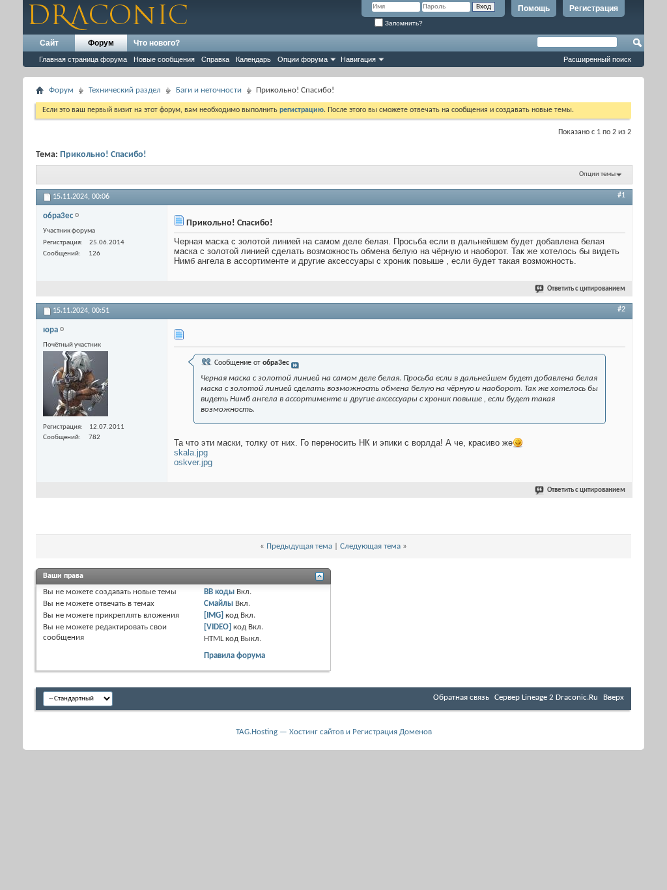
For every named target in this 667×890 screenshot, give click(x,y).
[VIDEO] (217, 627)
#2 (621, 309)
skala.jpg (191, 452)
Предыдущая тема (299, 546)
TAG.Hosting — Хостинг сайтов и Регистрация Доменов (334, 732)
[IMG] (213, 615)
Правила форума (234, 656)
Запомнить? (403, 23)
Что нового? (157, 43)
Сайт (49, 43)
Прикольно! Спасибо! (103, 155)
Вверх (613, 697)
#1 (621, 195)
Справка (215, 59)
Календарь (253, 59)
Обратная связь (461, 697)
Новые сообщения (164, 59)
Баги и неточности (209, 90)
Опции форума (302, 59)
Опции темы (597, 174)
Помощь (534, 8)
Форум (101, 43)
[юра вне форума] (75, 385)
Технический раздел (125, 90)
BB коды (219, 592)
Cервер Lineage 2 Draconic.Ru (546, 697)
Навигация (358, 59)
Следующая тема (370, 546)
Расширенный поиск (597, 59)
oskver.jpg (193, 462)
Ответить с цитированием (586, 289)
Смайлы (218, 603)
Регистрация (593, 8)
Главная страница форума (83, 59)
